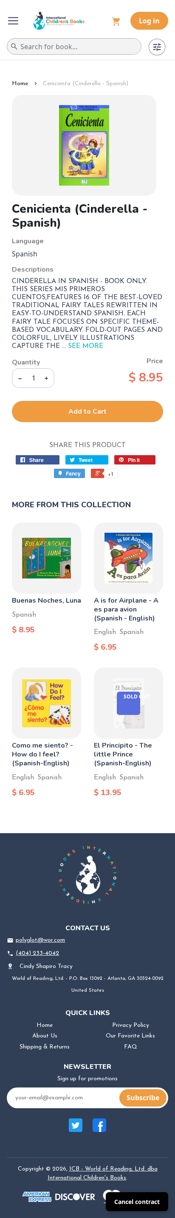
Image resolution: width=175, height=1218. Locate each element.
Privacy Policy (130, 1025)
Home (20, 84)
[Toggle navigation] (14, 21)
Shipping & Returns (45, 1047)
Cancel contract (137, 1202)
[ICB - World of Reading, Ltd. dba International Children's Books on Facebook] (99, 1130)
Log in (149, 20)
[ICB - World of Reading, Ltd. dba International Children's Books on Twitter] (75, 1130)
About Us (44, 1036)
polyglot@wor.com (40, 940)
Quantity (26, 362)
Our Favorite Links (130, 1036)
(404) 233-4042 (37, 953)
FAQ (130, 1047)
